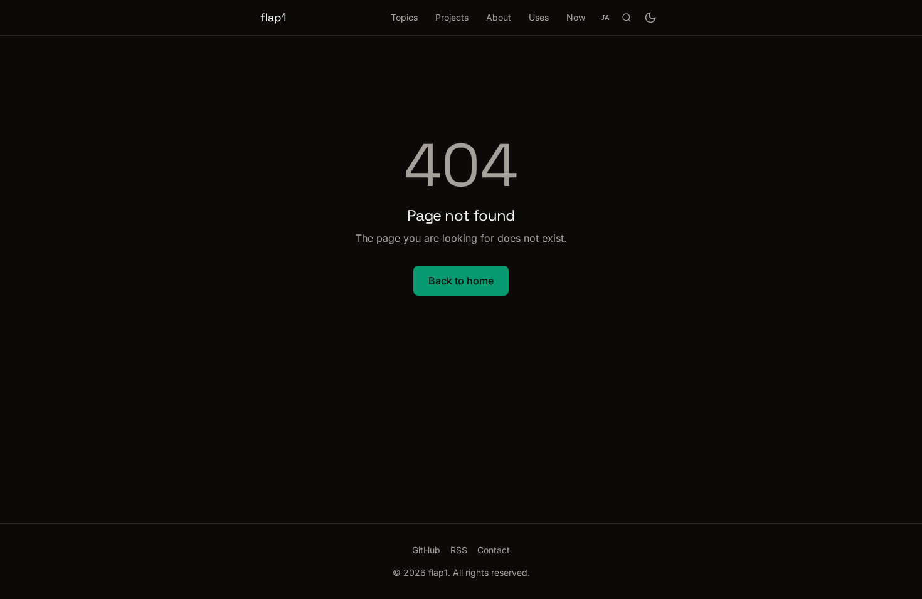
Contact (493, 549)
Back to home (461, 280)
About (498, 17)
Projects (452, 17)
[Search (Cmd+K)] (627, 18)
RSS (458, 549)
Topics (404, 17)
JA (604, 17)
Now (575, 17)
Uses (539, 17)
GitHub (426, 549)
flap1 (273, 17)
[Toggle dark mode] (650, 17)
